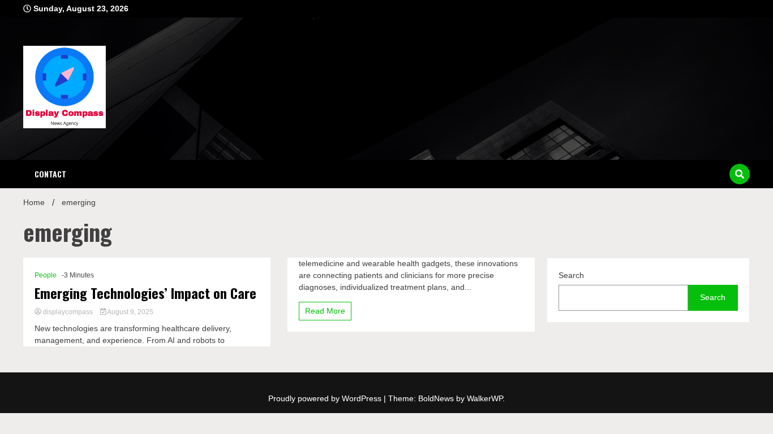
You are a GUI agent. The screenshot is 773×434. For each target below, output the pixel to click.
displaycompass (68, 312)
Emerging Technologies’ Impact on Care (145, 293)
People (46, 275)
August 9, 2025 (129, 312)
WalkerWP (485, 398)
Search (571, 275)
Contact (50, 174)
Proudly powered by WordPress (326, 398)
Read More (325, 310)
